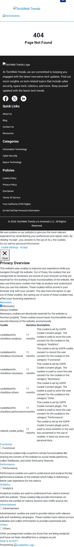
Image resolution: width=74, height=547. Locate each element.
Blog (5, 120)
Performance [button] (7, 464)
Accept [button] (24, 247)
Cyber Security (10, 155)
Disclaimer (8, 191)
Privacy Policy (10, 184)
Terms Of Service (11, 197)
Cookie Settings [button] (9, 247)
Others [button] (4, 524)
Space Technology (12, 162)
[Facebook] (5, 98)
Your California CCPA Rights (17, 204)
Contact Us (8, 126)
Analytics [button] (5, 484)
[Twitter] (14, 98)
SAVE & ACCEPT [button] (9, 541)
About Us (7, 114)
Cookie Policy (9, 178)
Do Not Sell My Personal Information (21, 210)
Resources (8, 133)
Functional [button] (6, 444)
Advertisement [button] (8, 504)
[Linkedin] (23, 98)
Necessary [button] (6, 302)
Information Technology (15, 149)
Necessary (9, 306)
